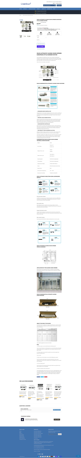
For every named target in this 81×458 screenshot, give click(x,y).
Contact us (49, 8)
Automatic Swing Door (37, 432)
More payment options (40, 48)
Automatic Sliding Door (37, 431)
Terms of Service (22, 438)
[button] (41, 22)
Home (20, 8)
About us (20, 433)
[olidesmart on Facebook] (39, 454)
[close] (80, 11)
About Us (44, 8)
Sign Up (60, 434)
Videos (38, 8)
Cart (60, 5)
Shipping (38, 25)
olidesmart (23, 456)
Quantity (38, 39)
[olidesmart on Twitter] (38, 454)
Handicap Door (32, 8)
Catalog (25, 8)
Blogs (20, 432)
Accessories (36, 438)
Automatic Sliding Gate (37, 435)
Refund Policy (21, 435)
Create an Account (59, 3)
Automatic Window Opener (38, 433)
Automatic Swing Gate (37, 434)
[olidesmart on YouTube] (42, 454)
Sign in (54, 3)
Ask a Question (57, 409)
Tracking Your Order (22, 439)
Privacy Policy (21, 434)
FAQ (54, 8)
